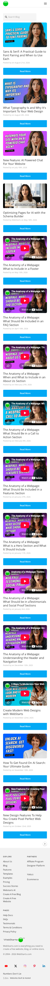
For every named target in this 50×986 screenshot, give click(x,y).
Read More (25, 71)
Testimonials (9, 923)
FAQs (5, 919)
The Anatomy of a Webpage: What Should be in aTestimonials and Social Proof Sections (24, 601)
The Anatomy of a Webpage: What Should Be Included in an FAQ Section (23, 321)
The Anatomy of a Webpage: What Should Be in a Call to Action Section (21, 433)
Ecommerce (33, 879)
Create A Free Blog (12, 894)
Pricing (6, 882)
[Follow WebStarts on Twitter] (16, 966)
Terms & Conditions (12, 927)
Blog (5, 865)
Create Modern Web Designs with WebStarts (22, 712)
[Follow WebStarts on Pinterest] (34, 966)
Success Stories (10, 886)
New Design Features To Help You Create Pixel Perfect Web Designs (22, 818)
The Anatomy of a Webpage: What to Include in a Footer (21, 267)
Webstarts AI (9, 890)
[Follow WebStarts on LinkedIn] (44, 966)
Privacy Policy (9, 931)
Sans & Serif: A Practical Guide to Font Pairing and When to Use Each (24, 55)
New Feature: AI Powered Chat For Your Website (23, 162)
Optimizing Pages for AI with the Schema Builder (24, 214)
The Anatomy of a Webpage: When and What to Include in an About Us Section (24, 377)
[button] (45, 4)
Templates (8, 873)
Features (7, 869)
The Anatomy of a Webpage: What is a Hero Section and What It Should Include (24, 545)
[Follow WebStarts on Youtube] (6, 966)
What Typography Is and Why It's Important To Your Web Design (24, 109)
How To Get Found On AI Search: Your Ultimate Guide (24, 764)
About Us (7, 861)
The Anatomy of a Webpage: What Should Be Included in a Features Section (22, 489)
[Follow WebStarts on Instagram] (25, 966)
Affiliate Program (35, 861)
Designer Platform (36, 865)
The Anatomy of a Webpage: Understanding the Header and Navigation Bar (23, 657)
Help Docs (8, 915)
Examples (7, 877)
